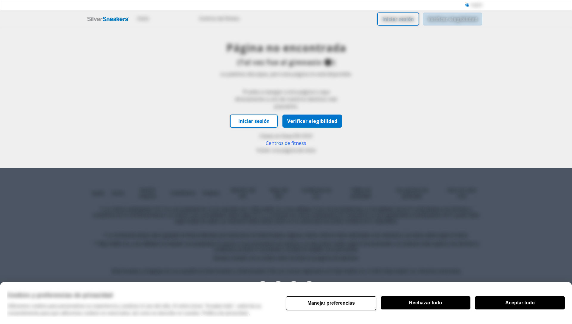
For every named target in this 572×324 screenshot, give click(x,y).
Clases (170, 18)
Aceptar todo (520, 302)
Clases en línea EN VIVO (286, 136)
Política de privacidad (225, 313)
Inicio (143, 18)
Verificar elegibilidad (453, 19)
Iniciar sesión (398, 19)
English (476, 5)
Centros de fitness (219, 18)
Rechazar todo (425, 302)
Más (258, 18)
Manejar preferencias (331, 303)
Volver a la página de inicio (286, 150)
